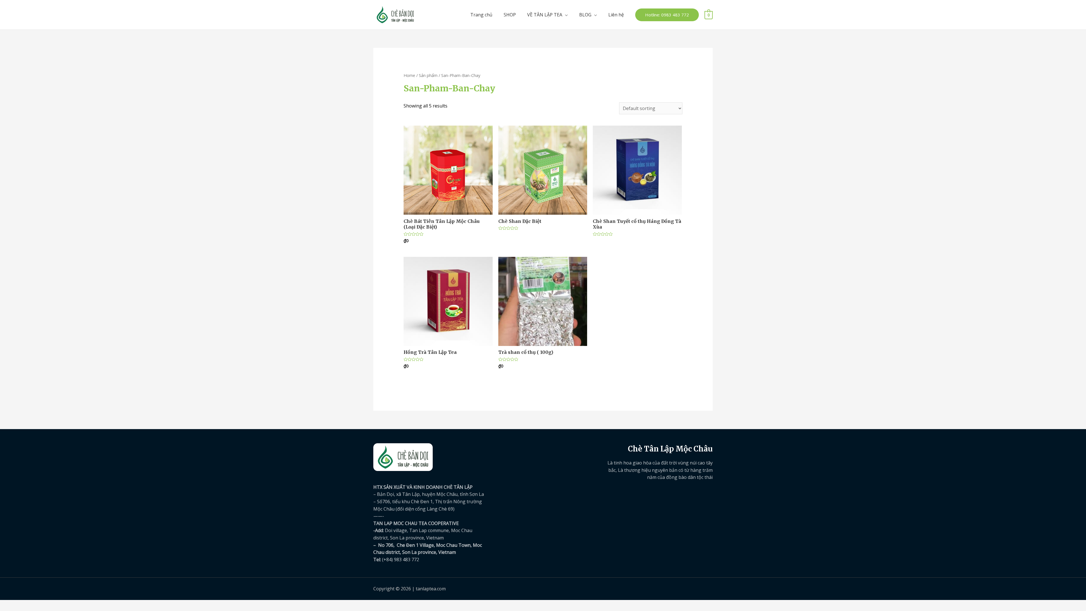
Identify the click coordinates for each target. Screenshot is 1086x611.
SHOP (510, 15)
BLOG (585, 15)
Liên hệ (616, 15)
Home (409, 75)
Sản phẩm (428, 75)
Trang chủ (481, 15)
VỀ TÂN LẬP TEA (544, 15)
